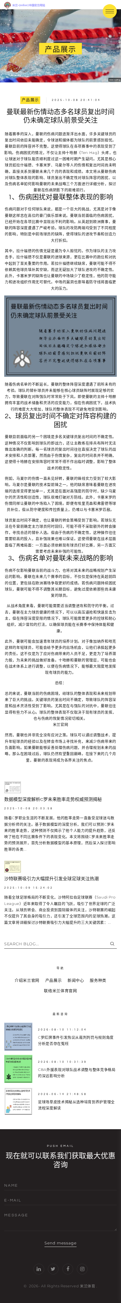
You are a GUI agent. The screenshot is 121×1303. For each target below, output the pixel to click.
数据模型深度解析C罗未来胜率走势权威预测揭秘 (53, 799)
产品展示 (30, 100)
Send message (60, 1243)
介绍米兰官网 (27, 980)
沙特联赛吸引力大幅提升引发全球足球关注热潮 (51, 879)
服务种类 (98, 980)
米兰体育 (87, 1286)
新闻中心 (76, 980)
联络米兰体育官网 (60, 990)
